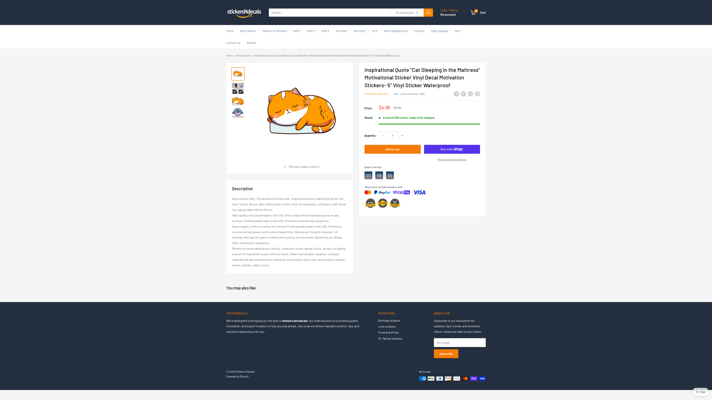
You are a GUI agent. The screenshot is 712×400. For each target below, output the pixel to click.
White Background (396, 31)
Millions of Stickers (275, 31)
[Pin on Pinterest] (463, 93)
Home (230, 31)
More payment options (452, 159)
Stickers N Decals (376, 93)
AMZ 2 (311, 31)
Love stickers (387, 326)
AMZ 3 (325, 31)
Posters (419, 31)
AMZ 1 (297, 31)
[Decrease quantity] (383, 135)
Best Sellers (248, 31)
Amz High (360, 31)
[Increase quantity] (402, 135)
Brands (251, 42)
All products (243, 55)
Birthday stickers (389, 320)
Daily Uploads (439, 31)
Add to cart (392, 149)
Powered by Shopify (237, 376)
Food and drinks (388, 332)
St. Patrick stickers (390, 338)
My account (448, 14)
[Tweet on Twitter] (470, 93)
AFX (374, 31)
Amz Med (341, 31)
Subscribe (446, 353)
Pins (457, 31)
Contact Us (233, 42)
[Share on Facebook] (456, 93)
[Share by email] (477, 93)
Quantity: (371, 135)
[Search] (428, 13)
